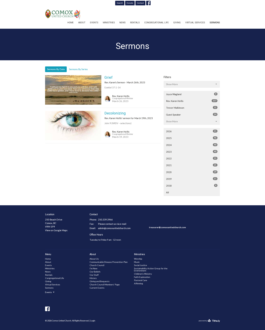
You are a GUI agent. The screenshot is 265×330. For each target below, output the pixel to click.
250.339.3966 (105, 219)
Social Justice (140, 265)
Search (120, 3)
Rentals (135, 22)
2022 (191, 158)
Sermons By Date (56, 69)
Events (94, 22)
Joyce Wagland (191, 94)
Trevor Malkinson (191, 107)
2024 (191, 144)
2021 (191, 165)
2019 (191, 178)
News (122, 22)
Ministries (109, 22)
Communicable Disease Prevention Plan (109, 262)
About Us (94, 258)
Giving (177, 22)
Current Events (97, 287)
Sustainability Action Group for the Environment (150, 269)
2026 (191, 131)
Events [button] (48, 292)
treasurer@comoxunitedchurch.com (167, 227)
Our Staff (94, 275)
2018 (191, 185)
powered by (208, 323)
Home (70, 22)
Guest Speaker (191, 114)
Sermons (215, 22)
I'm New (93, 268)
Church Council (97, 265)
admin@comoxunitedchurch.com (114, 228)
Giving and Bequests (99, 281)
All (167, 192)
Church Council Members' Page (105, 284)
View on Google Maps (56, 230)
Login (92, 320)
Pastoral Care (140, 280)
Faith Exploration (142, 277)
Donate (130, 3)
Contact (140, 3)
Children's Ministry (143, 273)
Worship (138, 258)
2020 (191, 172)
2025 (191, 138)
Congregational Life (156, 22)
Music (137, 262)
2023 (191, 151)
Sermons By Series (78, 69)
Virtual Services (195, 22)
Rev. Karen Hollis (191, 100)
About (81, 22)
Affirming (138, 283)
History (93, 278)
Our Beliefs (95, 271)
